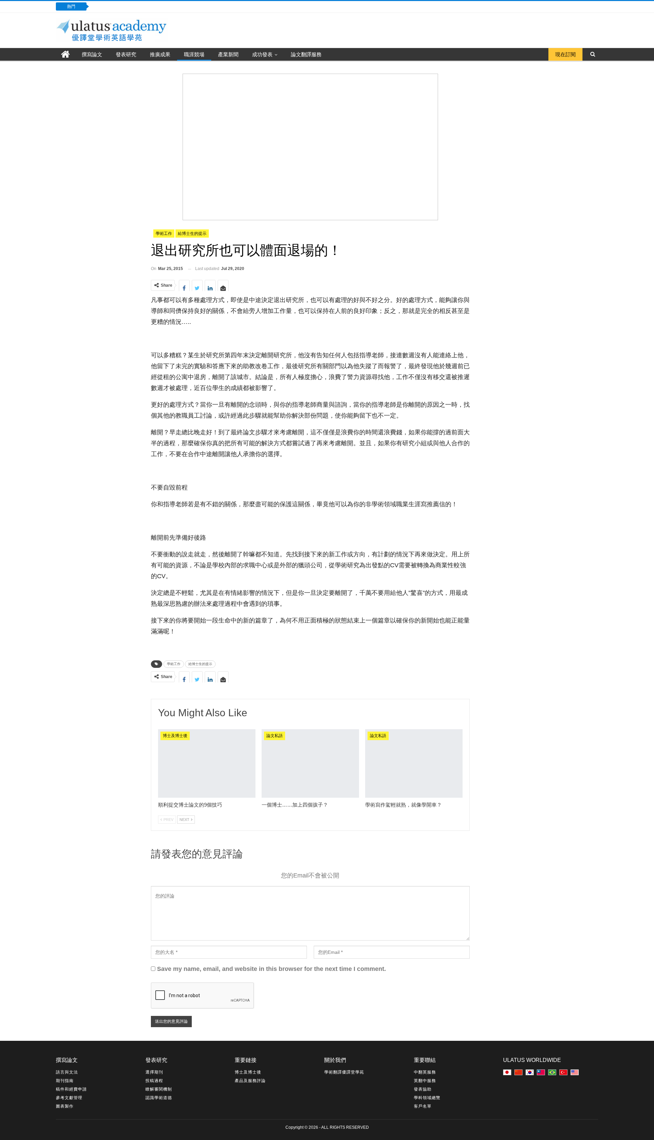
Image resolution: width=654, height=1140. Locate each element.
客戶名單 (423, 1106)
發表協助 (423, 1089)
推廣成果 (160, 54)
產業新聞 (228, 54)
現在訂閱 (565, 54)
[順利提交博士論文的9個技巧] (206, 763)
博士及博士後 (175, 735)
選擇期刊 (154, 1072)
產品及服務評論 (250, 1080)
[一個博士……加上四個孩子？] (310, 763)
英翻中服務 (425, 1080)
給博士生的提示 (192, 233)
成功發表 (262, 54)
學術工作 (164, 233)
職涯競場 (194, 54)
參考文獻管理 (69, 1097)
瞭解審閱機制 (158, 1089)
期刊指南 (65, 1080)
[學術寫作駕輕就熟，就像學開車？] (414, 763)
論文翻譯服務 (306, 54)
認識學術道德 (158, 1097)
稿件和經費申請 (71, 1089)
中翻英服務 (425, 1072)
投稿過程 (154, 1080)
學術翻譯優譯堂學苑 (344, 1072)
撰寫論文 (92, 54)
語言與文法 (67, 1072)
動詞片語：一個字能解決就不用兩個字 (141, 6)
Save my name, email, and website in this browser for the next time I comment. (271, 968)
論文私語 (274, 735)
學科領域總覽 (427, 1097)
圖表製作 (65, 1106)
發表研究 (126, 54)
